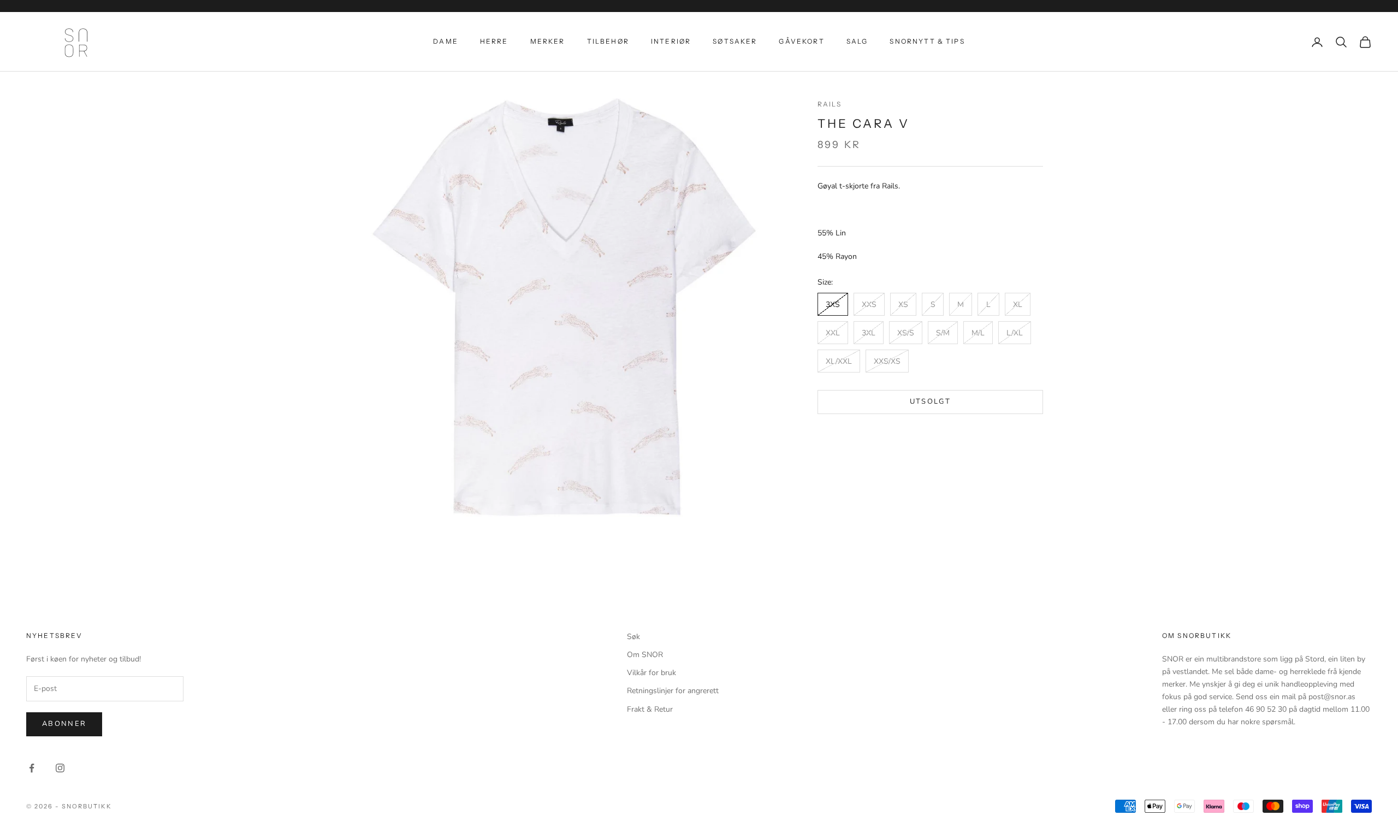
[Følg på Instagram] (60, 768)
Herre (494, 41)
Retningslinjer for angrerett (673, 691)
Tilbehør (608, 41)
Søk (633, 636)
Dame (445, 41)
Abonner (64, 724)
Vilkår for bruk (651, 672)
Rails (830, 104)
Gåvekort (801, 41)
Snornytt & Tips (927, 41)
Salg (857, 41)
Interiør (671, 41)
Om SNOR (645, 654)
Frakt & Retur (650, 709)
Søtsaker (735, 41)
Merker (547, 41)
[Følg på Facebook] (31, 768)
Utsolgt (930, 402)
